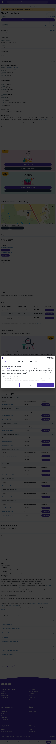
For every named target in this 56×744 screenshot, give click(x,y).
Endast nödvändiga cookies (10, 385)
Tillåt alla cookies (46, 385)
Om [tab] (48, 361)
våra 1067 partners (9, 368)
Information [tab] (21, 361)
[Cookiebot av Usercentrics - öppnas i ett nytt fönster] (48, 358)
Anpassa (27, 385)
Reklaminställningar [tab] (35, 361)
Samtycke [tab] (7, 361)
